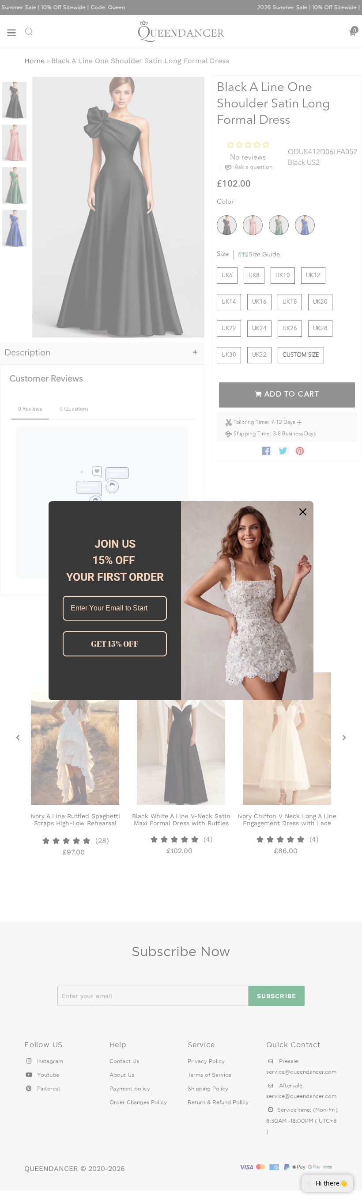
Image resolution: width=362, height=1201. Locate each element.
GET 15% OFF (115, 643)
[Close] (302, 511)
